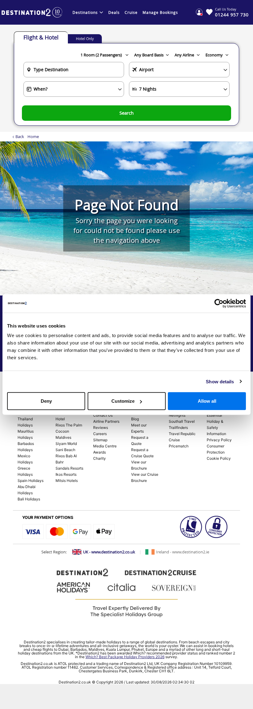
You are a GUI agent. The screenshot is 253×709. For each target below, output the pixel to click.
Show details (220, 381)
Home (33, 136)
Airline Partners (106, 421)
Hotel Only (85, 38)
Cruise (131, 12)
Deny (46, 401)
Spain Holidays (31, 480)
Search (126, 113)
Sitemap (100, 440)
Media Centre (105, 446)
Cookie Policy (219, 458)
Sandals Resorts (69, 468)
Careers (100, 433)
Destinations (85, 12)
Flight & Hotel (41, 37)
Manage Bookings (160, 12)
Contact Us (103, 415)
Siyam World (66, 443)
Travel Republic (182, 433)
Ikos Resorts (66, 474)
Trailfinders (178, 427)
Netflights (177, 415)
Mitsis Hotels (67, 480)
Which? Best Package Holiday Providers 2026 (124, 656)
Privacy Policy (219, 440)
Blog (135, 419)
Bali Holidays (29, 499)
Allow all (207, 401)
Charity (99, 458)
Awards (99, 452)
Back (19, 136)
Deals (114, 12)
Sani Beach (65, 449)
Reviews (100, 427)
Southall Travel (182, 421)
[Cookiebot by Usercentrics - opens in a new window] (219, 303)
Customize (123, 401)
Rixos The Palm (69, 425)
